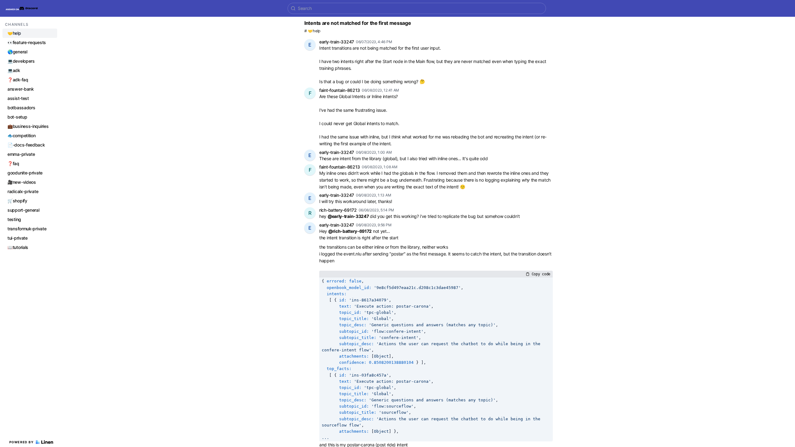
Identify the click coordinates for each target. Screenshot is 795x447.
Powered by (21, 442)
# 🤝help (312, 31)
